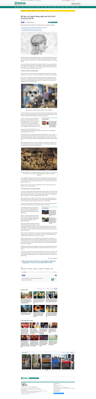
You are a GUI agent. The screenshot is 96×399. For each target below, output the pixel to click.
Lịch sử (47, 10)
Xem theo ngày (39, 288)
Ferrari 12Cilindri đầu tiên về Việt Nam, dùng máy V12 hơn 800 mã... (66, 365)
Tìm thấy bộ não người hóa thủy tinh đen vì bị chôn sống (31, 30)
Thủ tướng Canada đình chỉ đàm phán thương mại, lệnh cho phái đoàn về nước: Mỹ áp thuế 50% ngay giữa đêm (25, 344)
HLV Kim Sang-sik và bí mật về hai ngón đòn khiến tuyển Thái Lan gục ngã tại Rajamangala (43, 331)
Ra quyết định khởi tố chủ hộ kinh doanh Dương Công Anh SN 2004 (53, 330)
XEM (56, 288)
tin (23, 278)
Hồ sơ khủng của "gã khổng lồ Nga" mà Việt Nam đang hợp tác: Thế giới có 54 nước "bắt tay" (51, 315)
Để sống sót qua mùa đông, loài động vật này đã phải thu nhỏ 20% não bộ (34, 27)
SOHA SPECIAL (38, 0)
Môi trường (23, 10)
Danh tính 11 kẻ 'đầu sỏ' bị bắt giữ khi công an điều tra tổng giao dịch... (26, 365)
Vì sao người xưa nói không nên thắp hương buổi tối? (26, 314)
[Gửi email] (49, 22)
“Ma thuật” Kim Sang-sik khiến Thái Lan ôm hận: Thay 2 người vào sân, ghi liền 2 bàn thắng (43, 343)
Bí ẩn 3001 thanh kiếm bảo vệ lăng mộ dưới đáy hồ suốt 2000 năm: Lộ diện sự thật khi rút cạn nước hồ (53, 221)
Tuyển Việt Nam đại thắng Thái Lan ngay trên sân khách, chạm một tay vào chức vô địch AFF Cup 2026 (25, 331)
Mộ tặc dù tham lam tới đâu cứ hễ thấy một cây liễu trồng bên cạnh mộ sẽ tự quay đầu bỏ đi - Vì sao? (52, 213)
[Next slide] (73, 362)
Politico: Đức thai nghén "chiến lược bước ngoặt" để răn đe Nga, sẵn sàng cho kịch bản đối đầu (34, 331)
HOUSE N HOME (24, 0)
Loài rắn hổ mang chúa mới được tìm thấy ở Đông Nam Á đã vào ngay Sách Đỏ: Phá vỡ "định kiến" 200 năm (26, 301)
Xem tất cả (71, 352)
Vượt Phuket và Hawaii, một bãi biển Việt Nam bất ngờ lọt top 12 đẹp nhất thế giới (53, 343)
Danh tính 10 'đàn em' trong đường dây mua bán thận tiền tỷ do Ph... (56, 365)
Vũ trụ (39, 10)
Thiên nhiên (29, 10)
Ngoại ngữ (34, 10)
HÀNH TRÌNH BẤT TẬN (31, 0)
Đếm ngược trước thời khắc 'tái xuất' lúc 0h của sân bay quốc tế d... (46, 365)
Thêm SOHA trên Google (30, 22)
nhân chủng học (47, 268)
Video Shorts (24, 352)
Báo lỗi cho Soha (54, 22)
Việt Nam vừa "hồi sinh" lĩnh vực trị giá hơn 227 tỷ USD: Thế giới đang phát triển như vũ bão (39, 301)
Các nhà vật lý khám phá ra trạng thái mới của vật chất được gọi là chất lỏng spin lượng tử (38, 315)
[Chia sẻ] (22, 22)
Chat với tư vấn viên (59, 393)
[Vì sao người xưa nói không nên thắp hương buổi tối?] (26, 308)
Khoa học (42, 10)
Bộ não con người (23, 268)
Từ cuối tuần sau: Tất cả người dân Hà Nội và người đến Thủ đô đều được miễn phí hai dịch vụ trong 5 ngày (34, 343)
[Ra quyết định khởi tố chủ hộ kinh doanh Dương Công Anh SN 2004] (53, 325)
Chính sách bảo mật (57, 391)
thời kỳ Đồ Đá (30, 268)
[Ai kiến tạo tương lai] (76, 3)
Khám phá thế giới (33, 278)
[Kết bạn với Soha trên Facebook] (53, 279)
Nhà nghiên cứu (41, 268)
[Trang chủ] (20, 4)
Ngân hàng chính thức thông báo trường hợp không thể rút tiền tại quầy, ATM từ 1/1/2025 (51, 300)
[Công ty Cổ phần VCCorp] (34, 384)
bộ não (37, 60)
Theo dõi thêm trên (64, 352)
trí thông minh (35, 268)
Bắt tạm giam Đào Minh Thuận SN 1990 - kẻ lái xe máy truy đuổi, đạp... (36, 365)
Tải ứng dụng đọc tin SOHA (34, 378)
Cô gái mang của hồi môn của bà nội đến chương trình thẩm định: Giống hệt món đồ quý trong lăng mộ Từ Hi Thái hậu (53, 124)
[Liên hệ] (56, 275)
